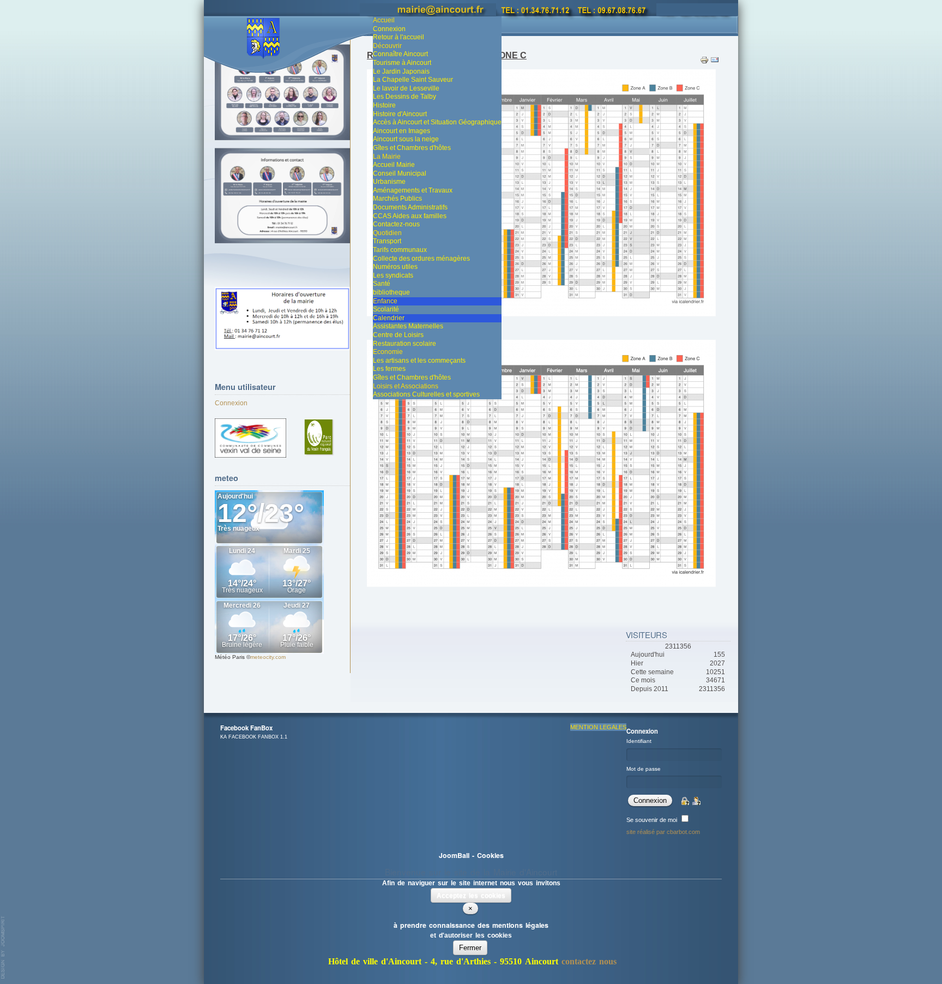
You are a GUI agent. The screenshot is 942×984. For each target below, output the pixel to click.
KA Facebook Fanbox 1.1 (253, 737)
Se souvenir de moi (651, 820)
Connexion (231, 403)
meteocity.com (268, 657)
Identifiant (638, 741)
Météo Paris (230, 657)
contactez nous (589, 961)
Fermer (470, 948)
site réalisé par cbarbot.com (663, 832)
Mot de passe (643, 769)
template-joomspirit (3, 947)
